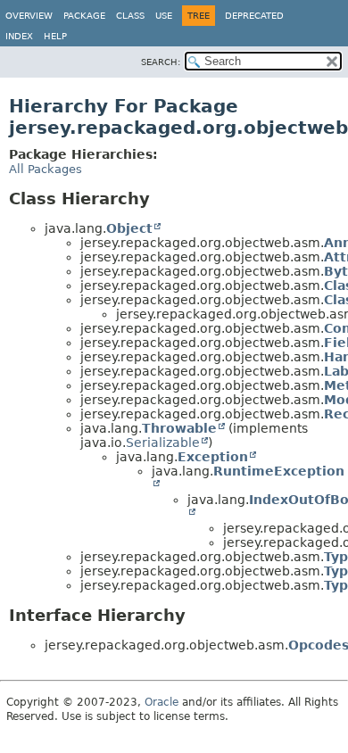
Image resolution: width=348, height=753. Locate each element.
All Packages (45, 169)
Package (84, 16)
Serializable (163, 442)
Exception (213, 457)
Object (129, 228)
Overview (29, 16)
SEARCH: (160, 62)
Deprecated (254, 16)
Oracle (161, 702)
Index (19, 36)
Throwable (179, 428)
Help (55, 36)
